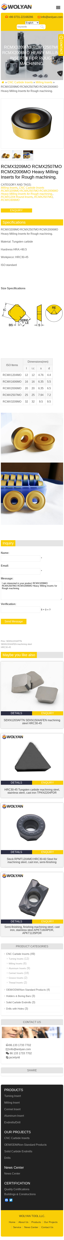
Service (17, 1227)
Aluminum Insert (14, 1115)
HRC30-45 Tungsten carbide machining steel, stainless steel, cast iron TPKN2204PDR (32, 791)
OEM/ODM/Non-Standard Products (26, 989)
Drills (7, 1157)
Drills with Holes (15, 1008)
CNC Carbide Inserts (20, 82)
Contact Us (47, 1227)
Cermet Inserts (16, 973)
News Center (12, 1173)
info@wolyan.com (52, 17)
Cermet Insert (12, 1109)
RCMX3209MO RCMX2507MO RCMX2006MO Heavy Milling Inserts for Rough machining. (29, 192)
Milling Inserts (44, 82)
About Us (23, 1222)
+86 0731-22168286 (21, 17)
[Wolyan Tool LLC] (16, 9)
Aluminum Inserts (17, 968)
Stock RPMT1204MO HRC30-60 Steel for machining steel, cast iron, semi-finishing (32, 861)
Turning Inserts (16, 959)
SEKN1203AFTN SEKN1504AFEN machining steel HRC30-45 (16, 644)
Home (12, 1222)
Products (36, 1222)
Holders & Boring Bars (18, 996)
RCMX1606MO (10, 200)
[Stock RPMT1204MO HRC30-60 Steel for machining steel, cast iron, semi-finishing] (32, 849)
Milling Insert (12, 1102)
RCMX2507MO (43, 196)
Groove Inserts (16, 978)
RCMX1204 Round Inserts (17, 196)
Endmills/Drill (12, 1122)
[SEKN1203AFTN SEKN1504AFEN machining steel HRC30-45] (32, 710)
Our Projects (51, 1222)
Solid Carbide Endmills (18, 1002)
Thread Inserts (16, 982)
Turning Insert (12, 1096)
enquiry (16, 210)
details (16, 713)
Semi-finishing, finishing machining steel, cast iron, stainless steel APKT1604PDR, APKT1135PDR (32, 930)
